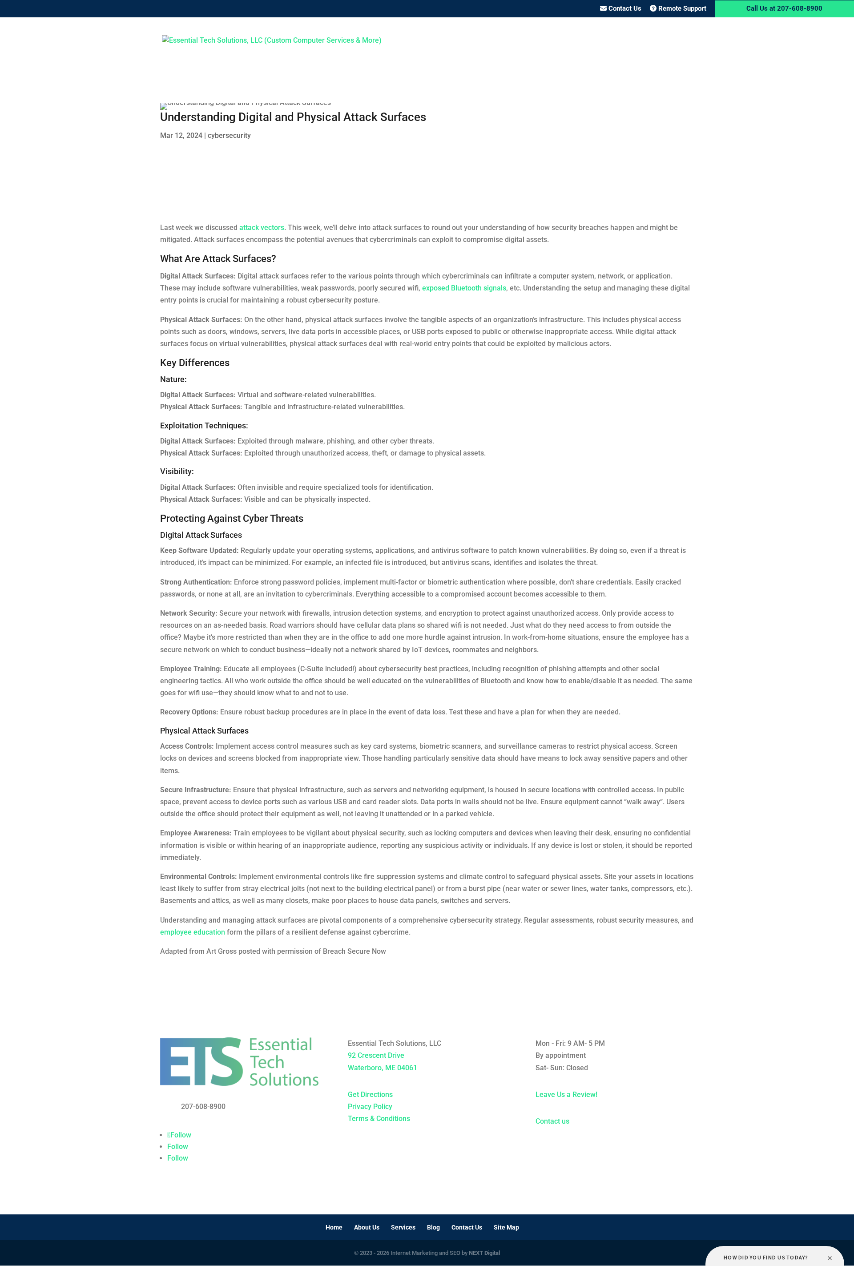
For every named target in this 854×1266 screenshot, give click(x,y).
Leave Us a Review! (566, 1094)
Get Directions (370, 1094)
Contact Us (624, 8)
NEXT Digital (484, 1253)
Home (482, 40)
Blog (605, 40)
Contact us (552, 1121)
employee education (192, 932)
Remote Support (681, 8)
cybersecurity (229, 135)
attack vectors (261, 227)
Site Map (506, 1227)
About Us (519, 40)
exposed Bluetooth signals (464, 288)
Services (562, 40)
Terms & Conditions (379, 1118)
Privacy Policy (370, 1106)
